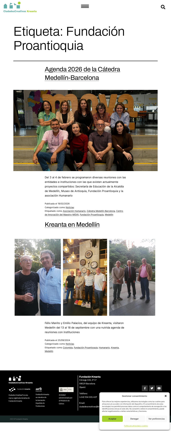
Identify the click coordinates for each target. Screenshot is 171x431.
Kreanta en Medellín (72, 224)
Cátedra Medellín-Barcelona (101, 211)
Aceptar (112, 418)
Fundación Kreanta (15, 401)
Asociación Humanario (74, 211)
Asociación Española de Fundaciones (40, 403)
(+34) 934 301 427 (88, 397)
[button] (165, 396)
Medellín (109, 214)
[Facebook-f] (145, 388)
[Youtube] (159, 388)
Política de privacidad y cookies (136, 426)
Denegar (134, 418)
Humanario (104, 347)
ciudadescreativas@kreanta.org (93, 406)
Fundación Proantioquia (92, 214)
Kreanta (115, 347)
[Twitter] (152, 388)
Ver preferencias (156, 418)
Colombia (68, 347)
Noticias (70, 207)
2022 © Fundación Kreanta (19, 419)
